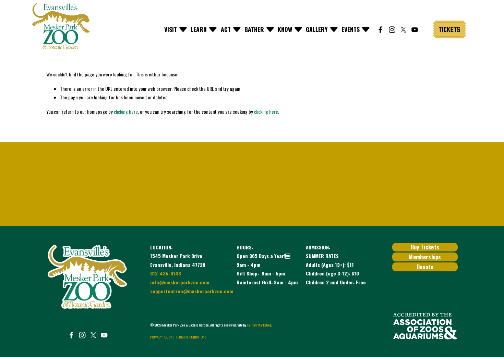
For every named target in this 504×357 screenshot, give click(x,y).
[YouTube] (415, 30)
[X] (403, 30)
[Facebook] (380, 30)
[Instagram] (392, 30)
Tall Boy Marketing (259, 325)
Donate (425, 267)
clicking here (126, 111)
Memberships (425, 257)
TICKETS (449, 29)
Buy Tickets (425, 247)
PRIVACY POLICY (161, 337)
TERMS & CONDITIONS (191, 337)
